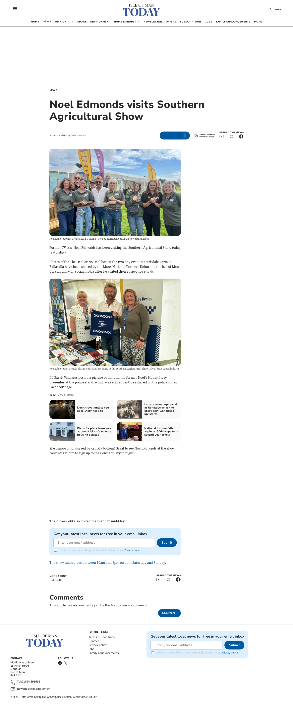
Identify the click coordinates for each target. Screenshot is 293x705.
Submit (166, 542)
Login (277, 9)
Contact (93, 641)
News (53, 90)
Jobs (91, 649)
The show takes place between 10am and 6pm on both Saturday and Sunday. (107, 563)
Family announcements (103, 653)
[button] (15, 8)
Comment (169, 613)
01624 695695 (31, 682)
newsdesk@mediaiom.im (33, 689)
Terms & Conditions (101, 637)
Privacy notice (132, 550)
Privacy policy (97, 645)
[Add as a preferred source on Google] (204, 135)
